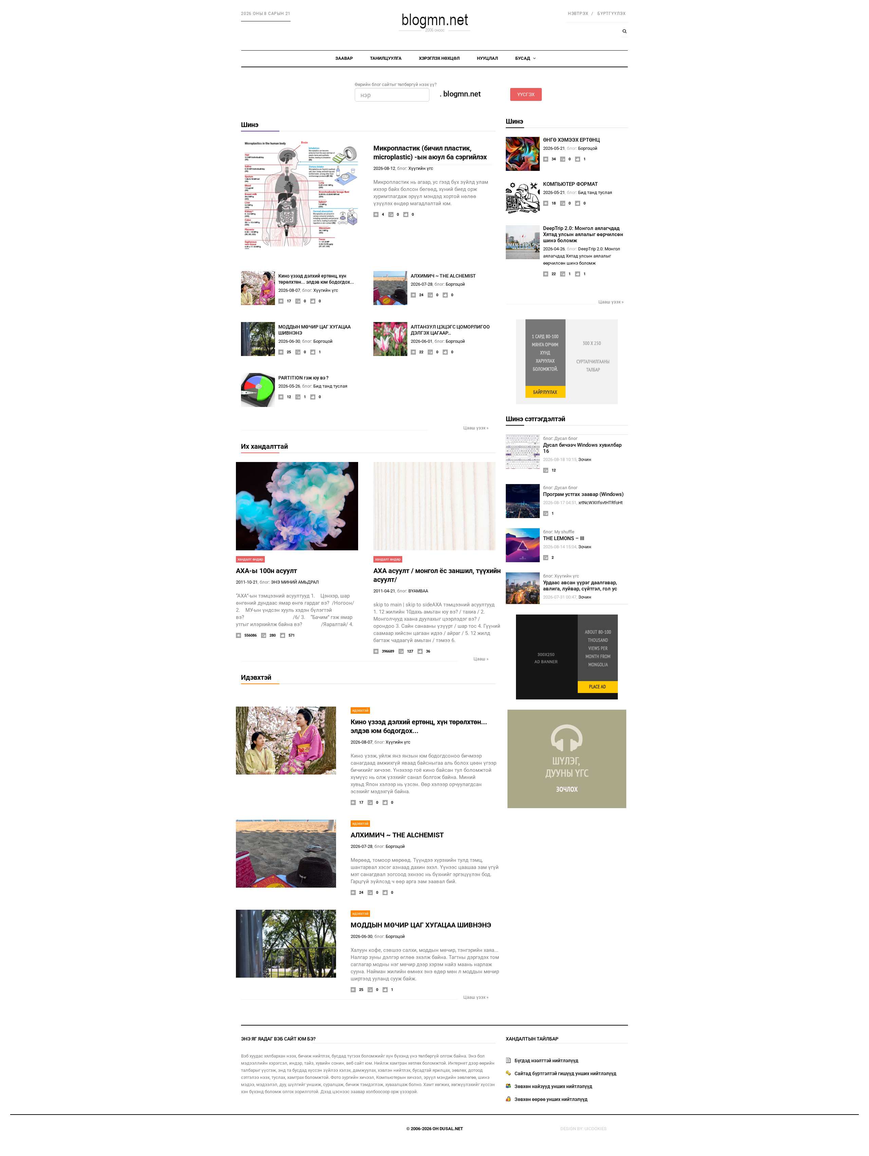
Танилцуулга (386, 58)
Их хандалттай (264, 446)
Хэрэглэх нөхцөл (439, 58)
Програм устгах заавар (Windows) (583, 494)
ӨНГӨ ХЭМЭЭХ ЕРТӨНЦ (571, 140)
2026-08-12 (384, 168)
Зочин (584, 459)
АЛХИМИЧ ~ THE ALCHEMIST (443, 276)
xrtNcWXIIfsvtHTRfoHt (600, 502)
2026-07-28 (421, 284)
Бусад (523, 58)
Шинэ (249, 125)
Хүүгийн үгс (420, 168)
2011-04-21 (384, 590)
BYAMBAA (418, 590)
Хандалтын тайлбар (532, 1039)
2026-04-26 (554, 248)
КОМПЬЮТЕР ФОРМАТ (570, 184)
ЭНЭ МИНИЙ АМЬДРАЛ (295, 582)
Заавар (344, 58)
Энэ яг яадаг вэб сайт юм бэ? (278, 1039)
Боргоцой (455, 284)
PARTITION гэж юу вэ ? (303, 377)
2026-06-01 (421, 341)
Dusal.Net (451, 1128)
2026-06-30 (289, 341)
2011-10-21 (247, 582)
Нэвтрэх (578, 13)
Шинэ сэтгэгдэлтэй (535, 419)
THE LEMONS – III (563, 538)
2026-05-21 (554, 148)
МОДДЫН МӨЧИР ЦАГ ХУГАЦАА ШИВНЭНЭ (421, 925)
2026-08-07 (289, 290)
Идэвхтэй (256, 677)
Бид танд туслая (330, 386)
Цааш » (481, 658)
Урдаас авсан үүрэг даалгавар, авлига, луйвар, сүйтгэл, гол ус (580, 586)
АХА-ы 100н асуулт (266, 571)
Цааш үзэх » (475, 427)
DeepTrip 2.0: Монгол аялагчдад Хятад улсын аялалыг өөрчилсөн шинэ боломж (583, 234)
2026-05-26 (289, 386)
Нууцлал (487, 58)
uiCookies (596, 1128)
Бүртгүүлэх (611, 13)
